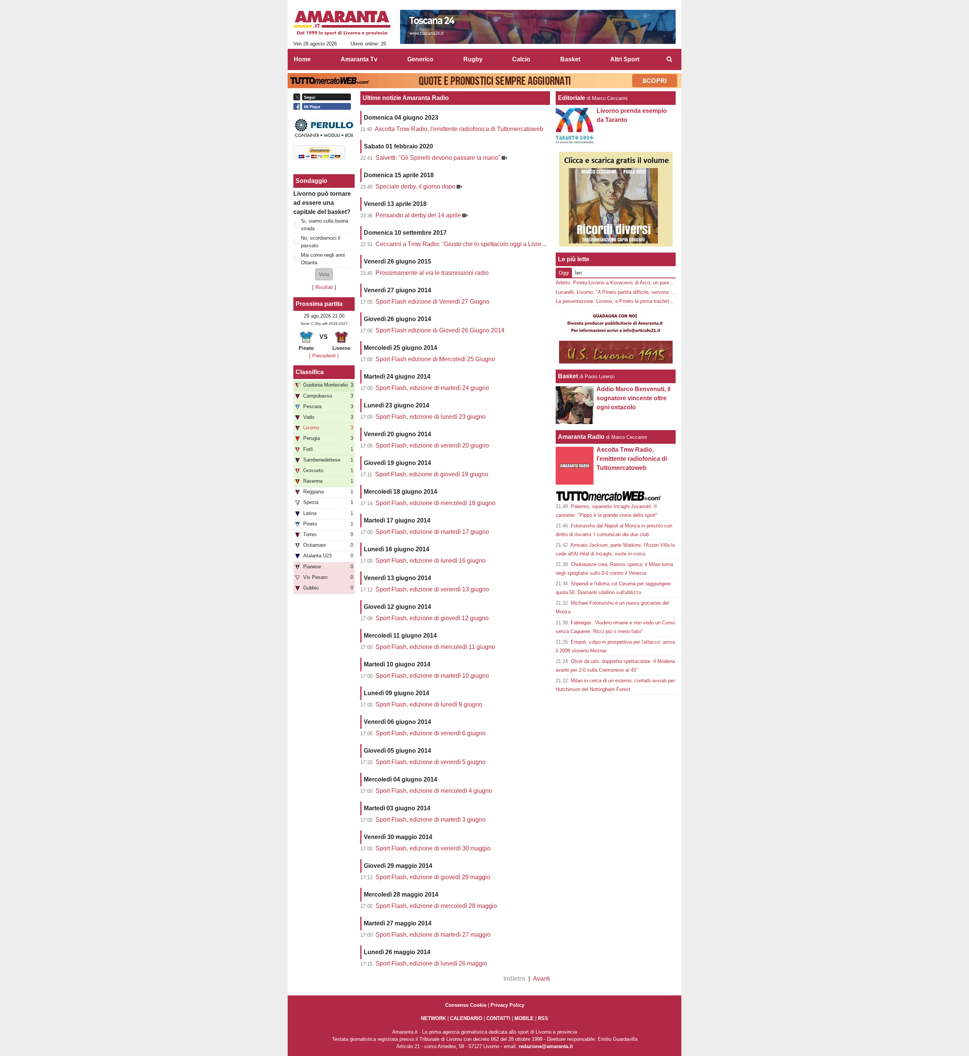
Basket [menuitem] (570, 59)
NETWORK (433, 1018)
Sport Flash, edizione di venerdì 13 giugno (432, 589)
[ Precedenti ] (324, 356)
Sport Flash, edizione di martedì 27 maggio (433, 934)
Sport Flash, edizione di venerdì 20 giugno (432, 445)
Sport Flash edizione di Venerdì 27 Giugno (432, 301)
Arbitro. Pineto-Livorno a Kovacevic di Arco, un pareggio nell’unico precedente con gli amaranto (660, 282)
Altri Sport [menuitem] (624, 59)
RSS (543, 1018)
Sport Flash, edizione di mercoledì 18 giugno (435, 503)
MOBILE (524, 1018)
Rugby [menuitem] (473, 59)
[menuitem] (669, 59)
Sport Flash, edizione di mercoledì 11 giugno (435, 647)
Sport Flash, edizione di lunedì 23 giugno (430, 416)
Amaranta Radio (581, 437)
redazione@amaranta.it (546, 1046)
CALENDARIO (466, 1018)
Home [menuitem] (302, 59)
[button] (324, 274)
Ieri (578, 273)
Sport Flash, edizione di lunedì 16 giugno (430, 560)
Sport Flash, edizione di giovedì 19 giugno (431, 474)
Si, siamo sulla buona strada (324, 224)
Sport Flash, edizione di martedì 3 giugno (430, 819)
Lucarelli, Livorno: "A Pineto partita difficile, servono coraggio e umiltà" (633, 292)
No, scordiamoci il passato (320, 241)
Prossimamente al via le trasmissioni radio (432, 273)
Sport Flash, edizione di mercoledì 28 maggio (436, 906)
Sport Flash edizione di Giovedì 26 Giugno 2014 (440, 330)
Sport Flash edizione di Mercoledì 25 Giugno (435, 359)
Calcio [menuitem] (521, 59)
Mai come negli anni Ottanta (323, 258)
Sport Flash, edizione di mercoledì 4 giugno (433, 791)
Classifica (310, 372)
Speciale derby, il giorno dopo (415, 186)
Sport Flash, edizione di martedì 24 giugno (432, 388)
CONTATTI (498, 1018)
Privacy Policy (507, 1005)
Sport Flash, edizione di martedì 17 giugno (432, 532)
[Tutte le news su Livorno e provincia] (342, 23)
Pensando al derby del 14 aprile (418, 215)
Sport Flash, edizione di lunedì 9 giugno (428, 704)
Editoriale (571, 98)
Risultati (324, 287)
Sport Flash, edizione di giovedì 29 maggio (432, 877)
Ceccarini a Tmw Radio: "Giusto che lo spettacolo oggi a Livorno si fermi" (473, 244)
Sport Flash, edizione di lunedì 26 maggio (431, 963)
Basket (568, 376)
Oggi (564, 273)
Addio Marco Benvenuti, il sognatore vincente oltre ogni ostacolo (633, 398)
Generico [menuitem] (420, 59)
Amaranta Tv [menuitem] (359, 59)
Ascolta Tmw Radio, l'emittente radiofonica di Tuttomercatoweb (459, 129)
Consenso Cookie (465, 1005)
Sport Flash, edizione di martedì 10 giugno (432, 675)
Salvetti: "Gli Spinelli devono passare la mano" (437, 157)
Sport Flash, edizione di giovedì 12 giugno (432, 618)
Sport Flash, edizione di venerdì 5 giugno (430, 762)
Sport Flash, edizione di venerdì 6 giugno (430, 733)
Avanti (541, 978)
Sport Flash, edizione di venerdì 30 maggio (433, 848)
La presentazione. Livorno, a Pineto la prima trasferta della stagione (630, 301)
